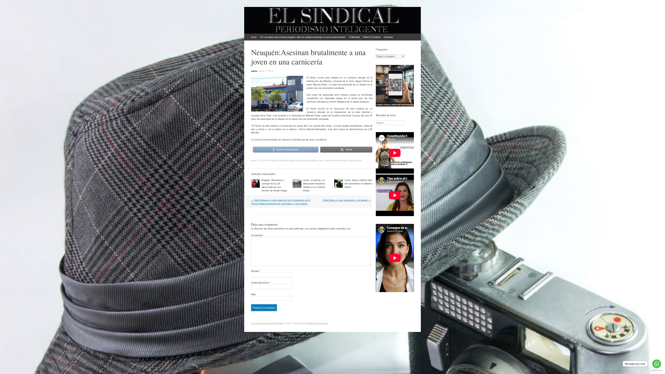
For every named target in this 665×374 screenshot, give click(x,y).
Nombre (255, 271)
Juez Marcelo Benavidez (336, 160)
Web (253, 294)
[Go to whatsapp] (656, 363)
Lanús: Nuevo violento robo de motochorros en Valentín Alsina (358, 183)
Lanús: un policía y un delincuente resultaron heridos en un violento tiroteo (314, 185)
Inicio (253, 37)
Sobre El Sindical (371, 37)
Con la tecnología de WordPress (267, 323)
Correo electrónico (261, 282)
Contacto (388, 37)
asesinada (294, 160)
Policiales (273, 160)
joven (321, 160)
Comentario (257, 235)
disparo (313, 160)
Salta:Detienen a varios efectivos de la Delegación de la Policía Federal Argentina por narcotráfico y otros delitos (280, 201)
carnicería (304, 160)
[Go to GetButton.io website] (656, 370)
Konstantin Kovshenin (317, 323)
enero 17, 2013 (266, 70)
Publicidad (354, 37)
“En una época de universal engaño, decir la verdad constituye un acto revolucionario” (303, 37)
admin (254, 71)
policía (358, 160)
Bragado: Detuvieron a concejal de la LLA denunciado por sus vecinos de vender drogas (274, 185)
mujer (351, 160)
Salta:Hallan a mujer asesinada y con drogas (347, 200)
